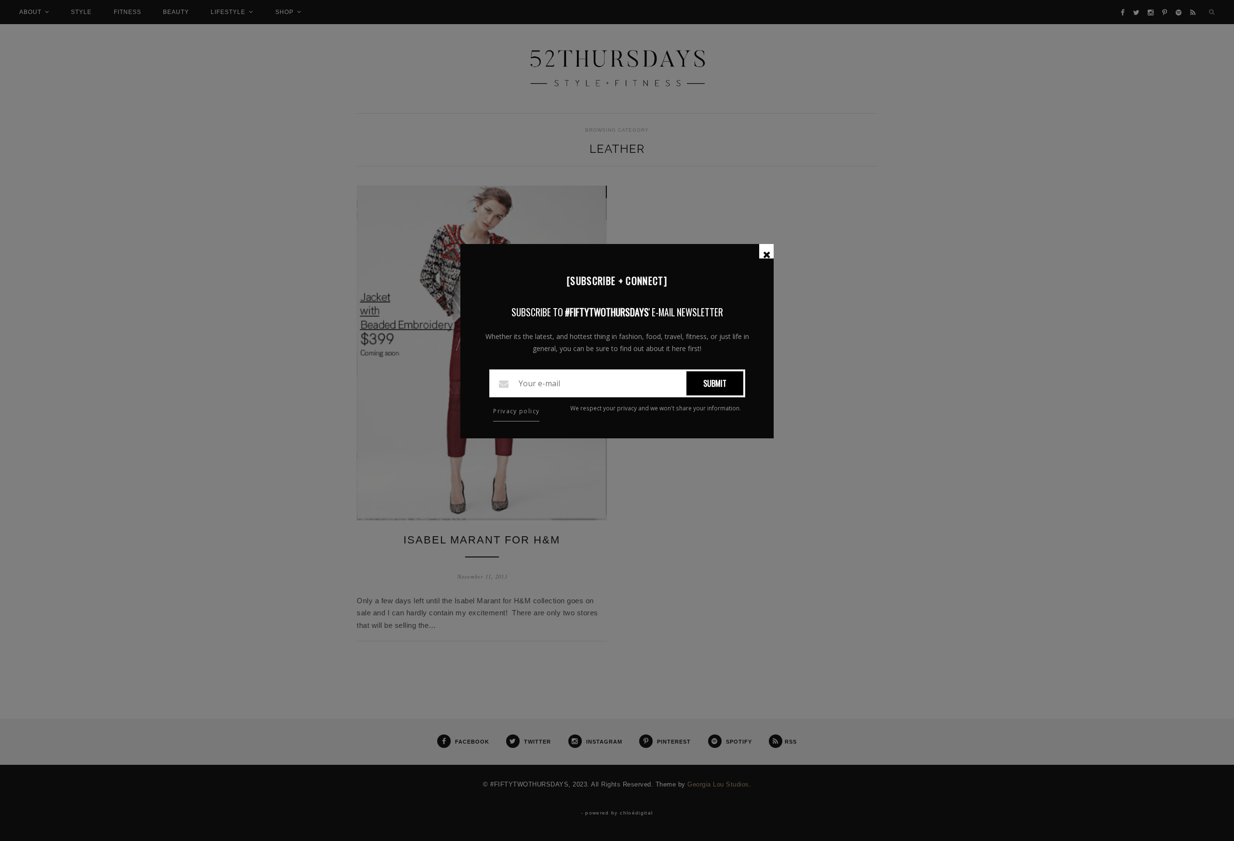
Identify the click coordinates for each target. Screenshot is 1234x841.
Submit (714, 383)
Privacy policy (516, 411)
